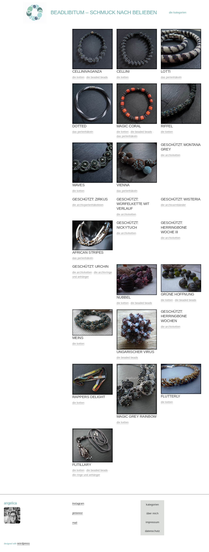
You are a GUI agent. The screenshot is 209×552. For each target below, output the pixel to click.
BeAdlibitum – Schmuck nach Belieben (104, 12)
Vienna (123, 185)
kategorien (152, 504)
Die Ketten (78, 77)
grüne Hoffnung (177, 294)
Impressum (152, 522)
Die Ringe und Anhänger (86, 474)
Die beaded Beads (97, 77)
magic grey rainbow (137, 416)
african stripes (88, 252)
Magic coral (129, 126)
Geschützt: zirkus (90, 199)
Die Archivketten (170, 155)
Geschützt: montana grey (181, 147)
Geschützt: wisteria (181, 199)
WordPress (23, 543)
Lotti (165, 71)
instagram (78, 503)
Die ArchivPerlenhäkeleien (87, 204)
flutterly (170, 396)
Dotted (79, 126)
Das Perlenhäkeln (171, 77)
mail (74, 522)
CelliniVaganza (87, 71)
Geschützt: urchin (90, 266)
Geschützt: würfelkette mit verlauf (133, 204)
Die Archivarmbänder (173, 204)
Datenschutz (152, 531)
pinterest (77, 513)
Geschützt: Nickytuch (127, 225)
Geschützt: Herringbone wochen (174, 316)
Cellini (123, 71)
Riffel (167, 126)
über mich (152, 513)
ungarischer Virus (135, 352)
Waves (78, 185)
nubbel (124, 297)
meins (77, 338)
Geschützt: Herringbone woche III (174, 227)
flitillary (81, 465)
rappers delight (88, 397)
